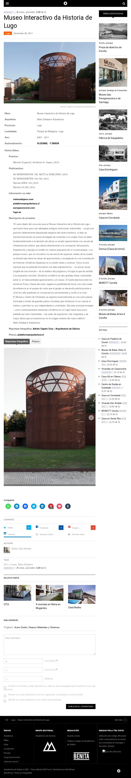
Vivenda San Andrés (111, 403)
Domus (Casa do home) (112, 249)
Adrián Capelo (67, 107)
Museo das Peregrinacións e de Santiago (110, 98)
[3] (10, 12)
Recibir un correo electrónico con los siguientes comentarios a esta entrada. (45, 694)
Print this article (78, 534)
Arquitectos (8, 735)
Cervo (101, 133)
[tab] (17, 342)
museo (13, 564)
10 (88, 349)
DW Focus (65, 3)
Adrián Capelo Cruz (43, 328)
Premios (7, 752)
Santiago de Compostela (117, 90)
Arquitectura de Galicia (67, 328)
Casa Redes (74, 607)
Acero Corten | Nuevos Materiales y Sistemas (37, 627)
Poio (101, 165)
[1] (5, 12)
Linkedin (11, 534)
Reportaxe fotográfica (16, 341)
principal (109, 42)
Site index (119, 719)
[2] (7, 12)
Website (49, 678)
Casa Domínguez (108, 169)
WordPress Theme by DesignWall (18, 772)
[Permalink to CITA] (17, 593)
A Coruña (103, 244)
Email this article (46, 534)
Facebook (44, 527)
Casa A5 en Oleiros (111, 376)
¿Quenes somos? (11, 761)
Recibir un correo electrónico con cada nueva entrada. (35, 699)
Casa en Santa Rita (111, 418)
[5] (14, 12)
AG (118, 771)
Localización (9, 748)
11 (90, 349)
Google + (76, 527)
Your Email (50, 669)
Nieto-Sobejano (25, 564)
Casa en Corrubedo (109, 217)
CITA (6, 604)
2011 (6, 564)
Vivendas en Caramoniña (113, 368)
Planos (35, 341)
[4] (12, 12)
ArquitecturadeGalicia (85, 107)
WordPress (70, 769)
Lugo (7, 33)
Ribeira (110, 213)
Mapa (6, 740)
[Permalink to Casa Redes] (82, 594)
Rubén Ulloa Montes (21, 548)
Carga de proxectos (12, 757)
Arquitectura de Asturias (45, 735)
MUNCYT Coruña (108, 283)
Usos (6, 744)
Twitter (10, 527)
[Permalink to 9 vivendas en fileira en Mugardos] (49, 593)
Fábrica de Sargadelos (111, 138)
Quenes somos (73, 735)
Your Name (50, 660)
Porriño (102, 42)
